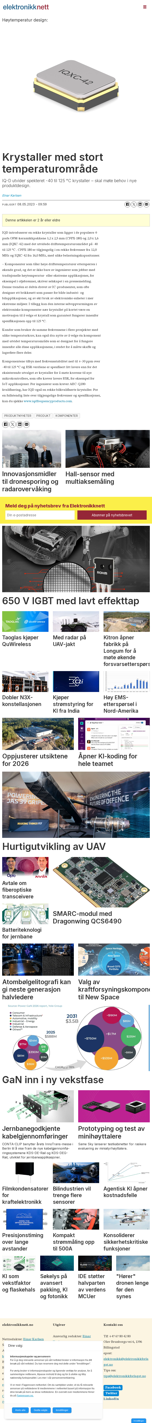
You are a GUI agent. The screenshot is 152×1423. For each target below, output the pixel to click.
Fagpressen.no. (25, 1395)
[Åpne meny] (145, 7)
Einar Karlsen (33, 1339)
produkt (43, 415)
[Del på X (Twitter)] (134, 204)
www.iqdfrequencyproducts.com (48, 401)
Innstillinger (139, 1421)
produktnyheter (17, 415)
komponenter (67, 415)
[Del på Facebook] (127, 204)
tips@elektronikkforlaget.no (125, 1376)
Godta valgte (41, 1410)
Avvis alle (20, 1410)
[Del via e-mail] (146, 204)
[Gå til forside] (70, 7)
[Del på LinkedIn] (140, 204)
